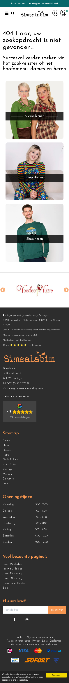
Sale (5, 483)
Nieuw (6, 440)
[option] (34, 290)
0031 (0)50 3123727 (18, 383)
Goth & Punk (10, 459)
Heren (6, 445)
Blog (5, 588)
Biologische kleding (14, 583)
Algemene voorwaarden (39, 637)
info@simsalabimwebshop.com (26, 388)
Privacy (36, 641)
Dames (7, 450)
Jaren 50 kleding (12, 564)
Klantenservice (31, 644)
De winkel (8, 478)
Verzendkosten (49, 644)
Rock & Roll (10, 464)
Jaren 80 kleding (12, 578)
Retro (6, 455)
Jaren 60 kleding (12, 568)
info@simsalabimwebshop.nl (45, 4)
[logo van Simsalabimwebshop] (34, 13)
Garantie (16, 644)
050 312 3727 (20, 4)
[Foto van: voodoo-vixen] (34, 290)
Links (45, 641)
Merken (7, 474)
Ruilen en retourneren (19, 641)
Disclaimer (55, 641)
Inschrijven (57, 610)
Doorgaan (56, 675)
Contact (20, 637)
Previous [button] (3, 290)
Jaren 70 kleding (12, 573)
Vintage (7, 469)
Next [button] (66, 290)
